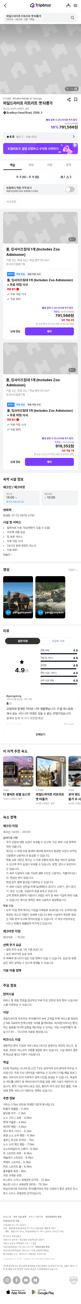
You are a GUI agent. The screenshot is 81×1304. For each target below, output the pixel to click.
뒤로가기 (5, 5)
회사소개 (7, 1217)
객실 (12, 165)
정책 (68, 165)
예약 (49, 331)
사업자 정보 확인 (42, 1247)
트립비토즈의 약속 (11, 1221)
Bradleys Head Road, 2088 (23, 112)
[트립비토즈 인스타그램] (7, 1280)
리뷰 (50, 165)
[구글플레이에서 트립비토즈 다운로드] (43, 1292)
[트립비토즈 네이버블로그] (35, 1280)
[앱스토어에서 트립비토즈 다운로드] (16, 1292)
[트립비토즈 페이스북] (16, 1280)
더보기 (6, 554)
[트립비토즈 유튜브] (26, 1280)
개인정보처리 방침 (53, 1217)
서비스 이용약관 (36, 1217)
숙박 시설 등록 (19, 1217)
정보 (31, 165)
